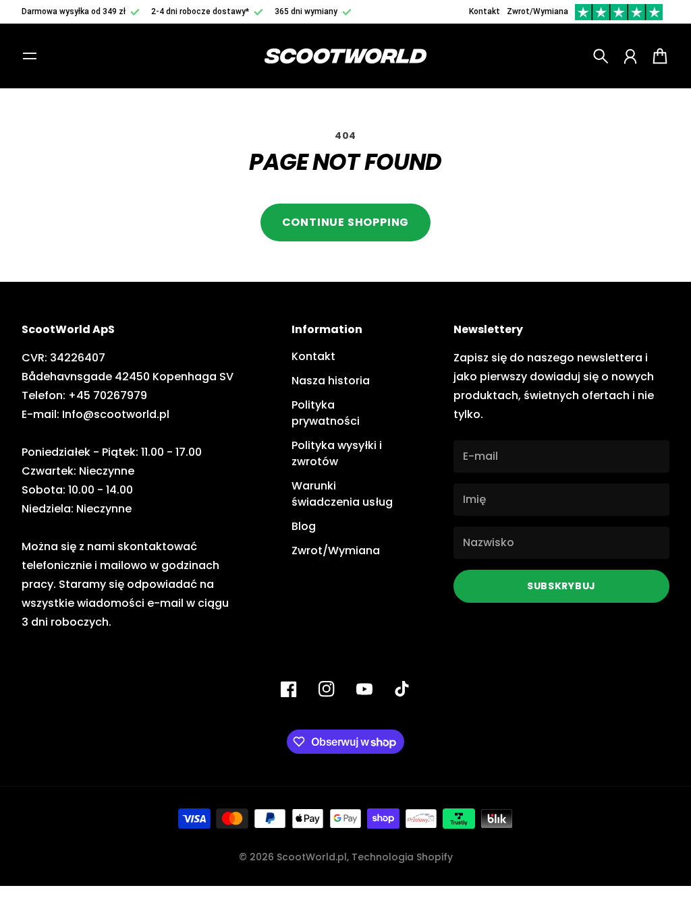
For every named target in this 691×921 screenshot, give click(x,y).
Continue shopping (346, 222)
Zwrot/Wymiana (537, 11)
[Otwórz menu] (30, 55)
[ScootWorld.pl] (345, 56)
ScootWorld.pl (312, 857)
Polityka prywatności (326, 413)
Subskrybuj (561, 586)
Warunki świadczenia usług (342, 494)
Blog (304, 526)
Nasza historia (331, 380)
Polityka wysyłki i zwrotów (337, 453)
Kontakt (484, 11)
